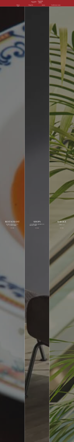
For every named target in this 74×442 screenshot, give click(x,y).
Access (43, 5)
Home (18, 5)
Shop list (30, 5)
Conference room (55, 5)
